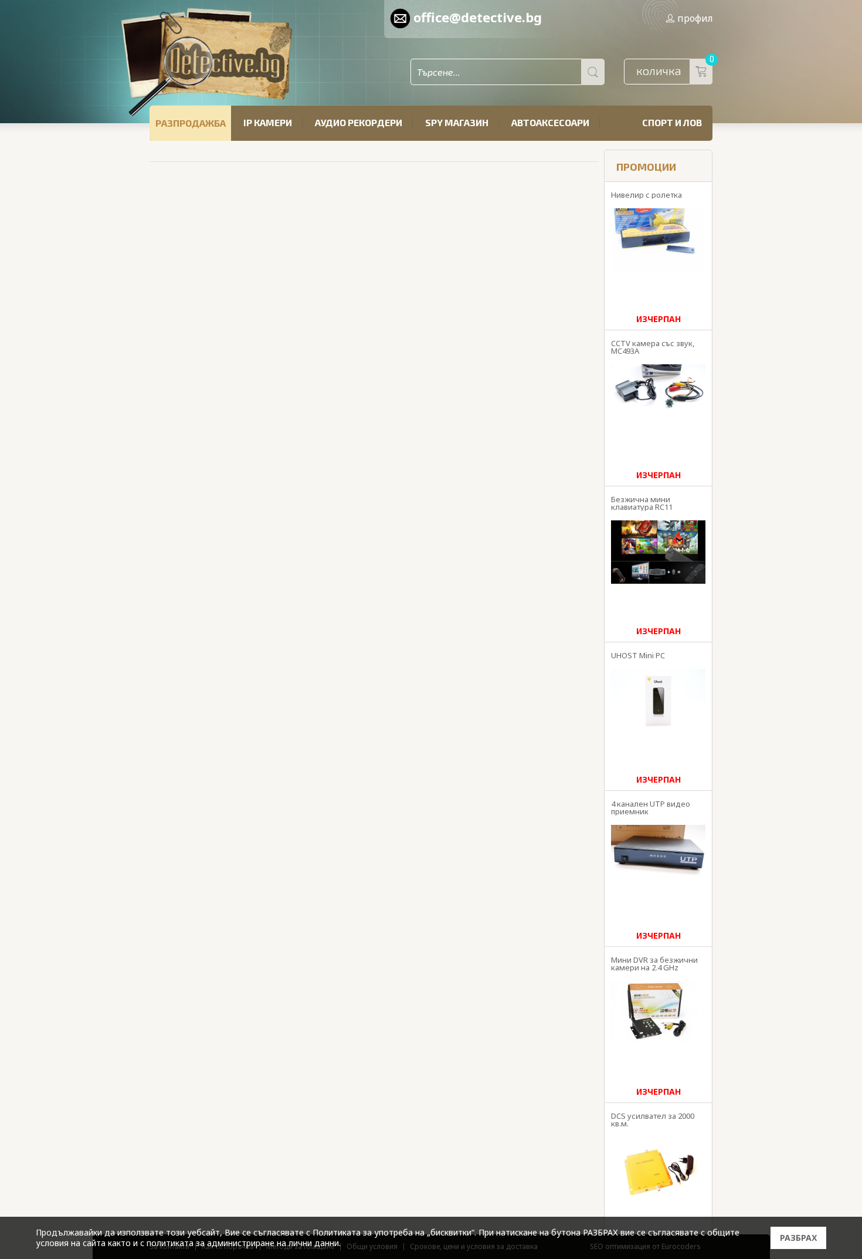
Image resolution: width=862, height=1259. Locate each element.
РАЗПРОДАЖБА (190, 122)
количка (674, 68)
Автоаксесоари (550, 122)
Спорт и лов (672, 122)
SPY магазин (456, 122)
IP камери (267, 122)
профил (694, 18)
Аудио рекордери (358, 122)
